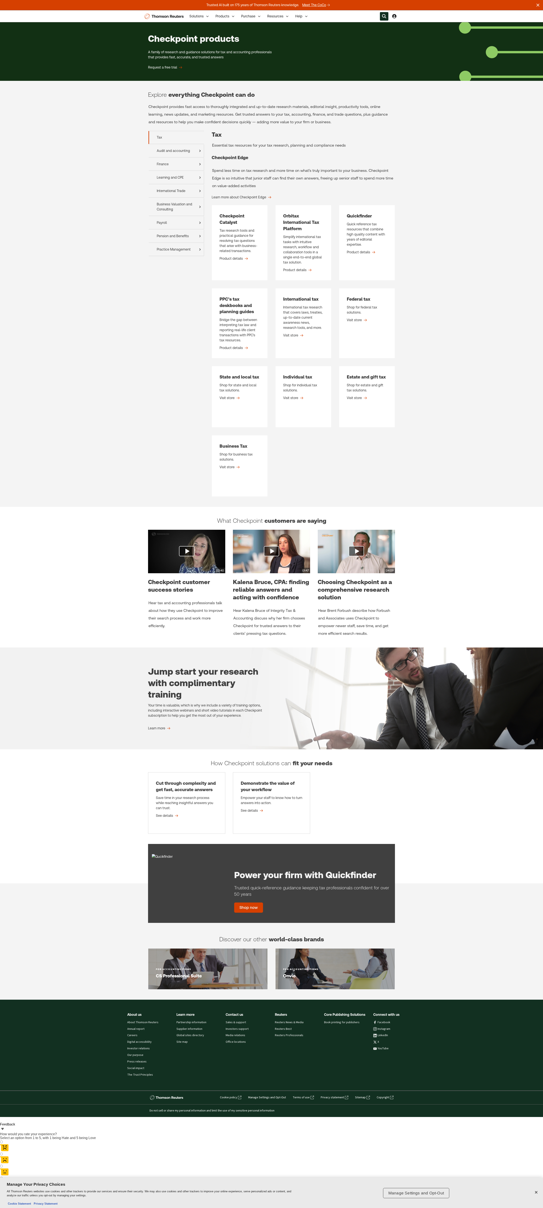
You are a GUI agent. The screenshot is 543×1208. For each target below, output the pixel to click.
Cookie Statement (19, 1203)
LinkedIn (383, 1035)
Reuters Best (283, 1029)
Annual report (135, 1029)
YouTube (383, 1048)
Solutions (196, 16)
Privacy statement (332, 1097)
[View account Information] (394, 16)
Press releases (137, 1062)
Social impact (135, 1068)
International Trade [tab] (171, 191)
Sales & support (236, 1022)
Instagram (384, 1029)
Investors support (237, 1029)
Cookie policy (228, 1097)
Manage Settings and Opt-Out (267, 1097)
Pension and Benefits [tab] (173, 236)
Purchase (248, 16)
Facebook (384, 1022)
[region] (271, 1193)
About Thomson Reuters (142, 1022)
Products (222, 16)
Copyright (383, 1097)
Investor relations (138, 1048)
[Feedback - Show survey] (2, 1129)
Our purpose (135, 1055)
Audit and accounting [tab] (173, 151)
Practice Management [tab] (174, 249)
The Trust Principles (140, 1075)
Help (298, 16)
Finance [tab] (163, 164)
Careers (132, 1035)
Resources (275, 16)
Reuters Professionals (289, 1035)
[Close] (536, 1192)
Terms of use (301, 1097)
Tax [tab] (159, 137)
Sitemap (360, 1097)
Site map (182, 1042)
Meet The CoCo (314, 5)
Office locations (236, 1042)
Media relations (235, 1035)
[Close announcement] (537, 5)
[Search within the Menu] (384, 16)
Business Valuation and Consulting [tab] (174, 206)
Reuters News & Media (289, 1022)
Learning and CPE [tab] (170, 177)
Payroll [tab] (162, 223)
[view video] (186, 551)
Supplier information (189, 1029)
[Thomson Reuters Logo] (165, 16)
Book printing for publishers (342, 1022)
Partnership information (191, 1022)
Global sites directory (190, 1035)
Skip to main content (19, 14)
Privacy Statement (44, 1203)
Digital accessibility (139, 1042)
